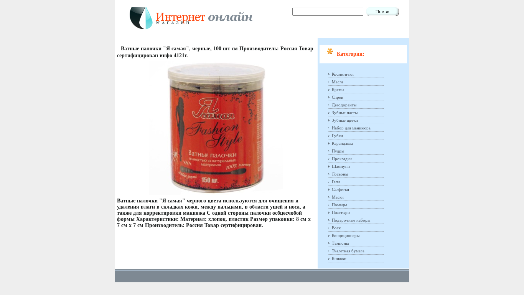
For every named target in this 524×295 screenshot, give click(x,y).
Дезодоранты (344, 105)
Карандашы (342, 143)
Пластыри (341, 212)
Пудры (338, 151)
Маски (338, 197)
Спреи (337, 97)
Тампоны (340, 243)
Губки (337, 135)
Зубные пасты (345, 112)
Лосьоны (340, 174)
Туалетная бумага (348, 251)
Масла (337, 82)
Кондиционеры (345, 235)
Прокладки (342, 158)
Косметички (343, 74)
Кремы (338, 89)
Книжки (339, 258)
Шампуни (341, 166)
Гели (336, 181)
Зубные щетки (345, 120)
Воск (336, 227)
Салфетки (340, 189)
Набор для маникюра (351, 128)
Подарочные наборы (351, 220)
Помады (339, 204)
